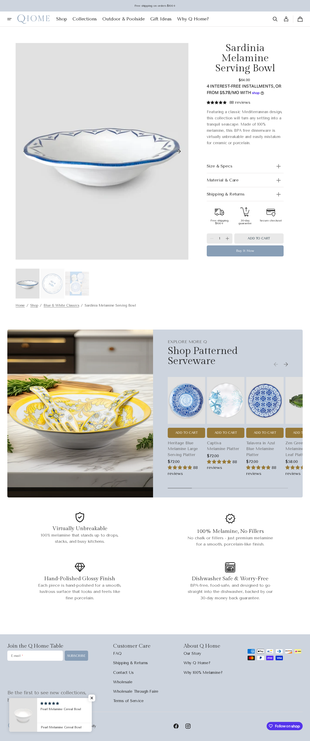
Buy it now (245, 251)
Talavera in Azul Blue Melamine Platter (260, 449)
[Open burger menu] (9, 19)
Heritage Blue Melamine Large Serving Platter (183, 449)
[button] (275, 19)
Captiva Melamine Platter (223, 446)
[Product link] (186, 426)
